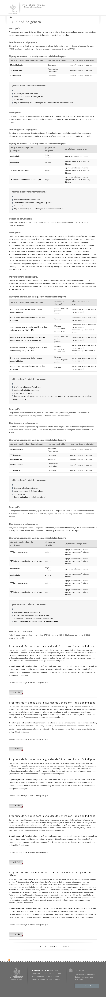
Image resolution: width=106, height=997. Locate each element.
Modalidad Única (17, 65)
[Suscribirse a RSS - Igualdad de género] (9, 959)
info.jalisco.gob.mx (33, 4)
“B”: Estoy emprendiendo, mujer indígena (26, 179)
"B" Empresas (15, 75)
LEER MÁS (16, 692)
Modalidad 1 (15, 156)
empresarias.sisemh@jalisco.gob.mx (28, 96)
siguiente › (54, 946)
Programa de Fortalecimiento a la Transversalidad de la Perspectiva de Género (50, 874)
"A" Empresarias (16, 70)
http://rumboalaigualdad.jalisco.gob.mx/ (30, 497)
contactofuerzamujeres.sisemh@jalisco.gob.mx (32, 203)
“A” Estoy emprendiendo (19, 170)
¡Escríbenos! (86, 986)
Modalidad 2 (15, 162)
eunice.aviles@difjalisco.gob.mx (26, 390)
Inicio (10, 17)
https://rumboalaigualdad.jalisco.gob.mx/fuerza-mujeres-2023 (38, 209)
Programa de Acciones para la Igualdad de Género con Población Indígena (52, 646)
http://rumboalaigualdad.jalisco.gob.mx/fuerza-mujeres (36, 621)
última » (66, 946)
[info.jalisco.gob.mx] (13, 12)
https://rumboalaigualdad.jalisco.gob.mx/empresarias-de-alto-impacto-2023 (44, 102)
